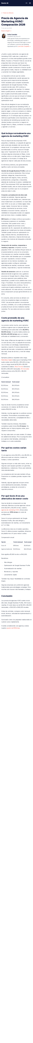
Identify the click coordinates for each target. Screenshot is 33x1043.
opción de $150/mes (13, 628)
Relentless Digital (6, 360)
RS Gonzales (25, 369)
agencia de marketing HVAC (10, 510)
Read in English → (6, 31)
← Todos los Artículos (7, 13)
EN (26, 3)
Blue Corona (19, 366)
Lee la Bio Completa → (24, 46)
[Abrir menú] (30, 3)
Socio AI (4, 3)
